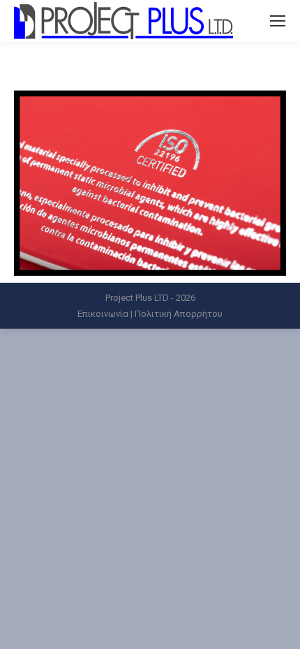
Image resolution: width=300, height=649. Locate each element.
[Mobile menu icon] (277, 21)
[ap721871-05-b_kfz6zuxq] (150, 183)
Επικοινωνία (102, 313)
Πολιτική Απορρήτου (179, 313)
